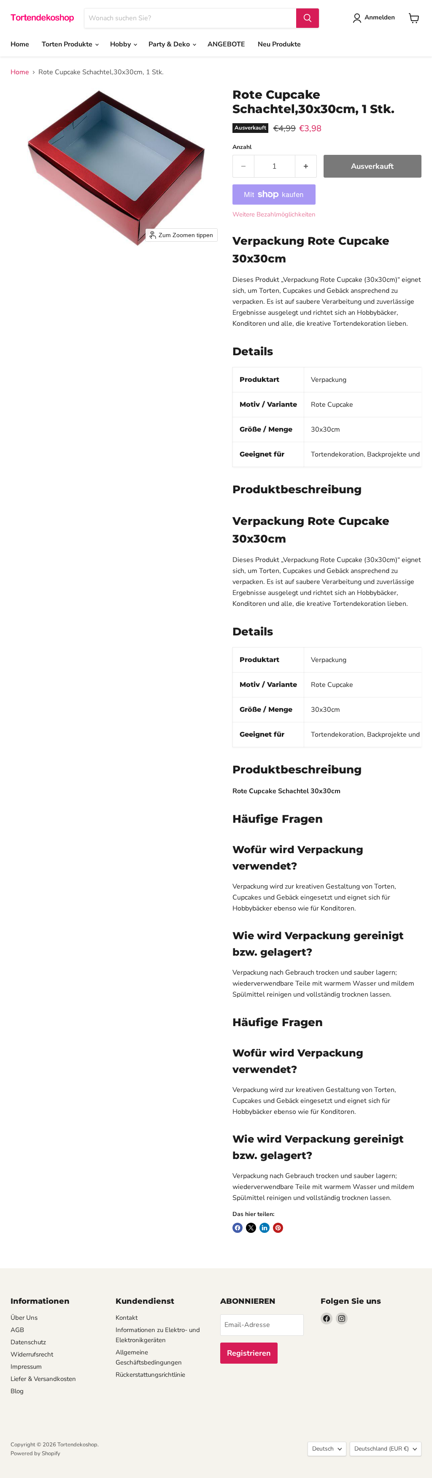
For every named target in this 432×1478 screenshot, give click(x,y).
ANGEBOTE (226, 44)
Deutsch (323, 1449)
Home (20, 44)
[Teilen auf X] (251, 1228)
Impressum (26, 1366)
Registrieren (249, 1353)
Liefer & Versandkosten (43, 1379)
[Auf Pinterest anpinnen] (278, 1228)
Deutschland (381, 1449)
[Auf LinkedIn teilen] (264, 1228)
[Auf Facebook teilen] (237, 1228)
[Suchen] (307, 18)
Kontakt (127, 1317)
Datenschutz (28, 1342)
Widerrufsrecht (32, 1354)
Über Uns (24, 1317)
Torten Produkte (68, 44)
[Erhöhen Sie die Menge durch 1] (306, 166)
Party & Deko (170, 44)
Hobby (121, 44)
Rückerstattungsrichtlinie (150, 1374)
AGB (17, 1330)
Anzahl (241, 147)
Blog (17, 1391)
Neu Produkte (279, 44)
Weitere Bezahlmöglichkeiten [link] (274, 214)
